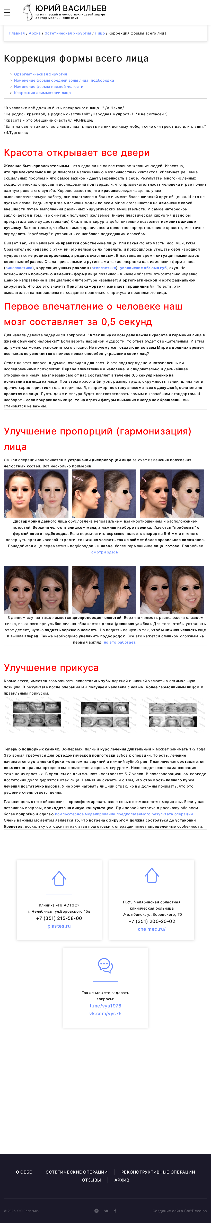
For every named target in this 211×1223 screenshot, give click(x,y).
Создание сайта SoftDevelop (180, 1211)
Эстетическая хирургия (68, 33)
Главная (17, 33)
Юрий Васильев (71, 12)
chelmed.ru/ (152, 929)
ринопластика (18, 268)
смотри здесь (104, 552)
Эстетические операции (77, 1172)
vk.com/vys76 (105, 1013)
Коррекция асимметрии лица (42, 92)
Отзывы (91, 1180)
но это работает (120, 642)
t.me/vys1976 (105, 1005)
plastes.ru (59, 926)
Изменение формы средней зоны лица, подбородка (64, 80)
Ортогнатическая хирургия (40, 74)
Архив (35, 33)
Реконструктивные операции (158, 1172)
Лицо (100, 33)
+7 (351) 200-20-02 (151, 921)
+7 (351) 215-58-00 (59, 918)
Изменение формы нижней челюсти (48, 86)
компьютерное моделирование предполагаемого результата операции (124, 814)
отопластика (104, 268)
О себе (24, 1172)
